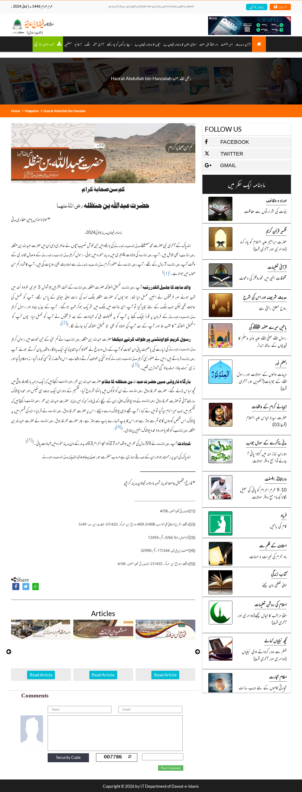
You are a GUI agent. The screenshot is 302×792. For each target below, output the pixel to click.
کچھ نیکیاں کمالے (275, 640)
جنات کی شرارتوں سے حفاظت (265, 211)
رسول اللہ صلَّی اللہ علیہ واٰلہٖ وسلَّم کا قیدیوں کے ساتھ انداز (262, 341)
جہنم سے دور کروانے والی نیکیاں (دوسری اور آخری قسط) (264, 654)
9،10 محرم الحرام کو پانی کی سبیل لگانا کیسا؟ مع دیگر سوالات (263, 493)
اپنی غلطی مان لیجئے (274, 584)
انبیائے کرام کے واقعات (269, 406)
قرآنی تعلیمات (277, 267)
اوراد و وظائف (276, 200)
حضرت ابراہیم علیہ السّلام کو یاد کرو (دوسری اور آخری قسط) (263, 245)
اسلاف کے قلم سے (273, 545)
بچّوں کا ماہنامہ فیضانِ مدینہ (147, 44)
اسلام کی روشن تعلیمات (271, 604)
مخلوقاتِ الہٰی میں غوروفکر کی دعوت (263, 278)
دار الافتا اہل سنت (208, 44)
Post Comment (170, 768)
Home (15, 111)
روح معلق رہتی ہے (273, 308)
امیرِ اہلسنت (227, 44)
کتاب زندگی (279, 574)
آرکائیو (78, 44)
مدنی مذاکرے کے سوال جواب (266, 442)
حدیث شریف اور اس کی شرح (265, 297)
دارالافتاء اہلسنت (276, 479)
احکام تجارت (278, 676)
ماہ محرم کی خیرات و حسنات (268, 556)
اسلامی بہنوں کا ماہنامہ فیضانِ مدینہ (180, 44)
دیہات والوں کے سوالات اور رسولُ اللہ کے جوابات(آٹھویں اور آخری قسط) (262, 381)
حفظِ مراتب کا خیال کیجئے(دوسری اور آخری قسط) (262, 618)
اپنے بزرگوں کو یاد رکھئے (119, 44)
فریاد (284, 515)
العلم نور (281, 363)
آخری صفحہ (98, 44)
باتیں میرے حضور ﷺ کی (268, 327)
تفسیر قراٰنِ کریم (276, 231)
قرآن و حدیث (243, 44)
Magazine (32, 111)
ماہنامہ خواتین (257, 6)
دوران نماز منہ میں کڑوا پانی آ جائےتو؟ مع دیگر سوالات (267, 456)
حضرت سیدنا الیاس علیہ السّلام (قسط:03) (266, 420)
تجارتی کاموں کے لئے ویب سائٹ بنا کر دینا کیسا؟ (263, 690)
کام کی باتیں (278, 526)
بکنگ (87, 44)
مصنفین (68, 44)
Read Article (41, 674)
